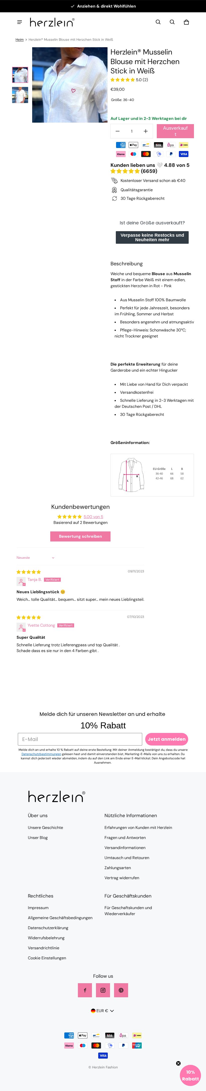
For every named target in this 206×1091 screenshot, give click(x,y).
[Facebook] (85, 990)
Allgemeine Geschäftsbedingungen (60, 917)
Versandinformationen (125, 847)
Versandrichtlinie (43, 948)
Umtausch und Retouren (127, 857)
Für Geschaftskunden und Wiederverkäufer (128, 910)
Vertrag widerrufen (122, 877)
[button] (158, 22)
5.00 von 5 (93, 516)
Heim (20, 39)
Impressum (38, 907)
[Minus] (118, 131)
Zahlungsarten (118, 867)
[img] (29, 572)
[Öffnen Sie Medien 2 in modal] (70, 85)
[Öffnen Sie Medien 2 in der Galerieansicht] (20, 95)
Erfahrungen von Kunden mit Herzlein (138, 827)
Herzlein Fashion (105, 1067)
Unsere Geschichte (45, 827)
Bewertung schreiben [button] (80, 536)
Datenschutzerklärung (48, 927)
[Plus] (146, 131)
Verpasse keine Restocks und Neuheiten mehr (152, 237)
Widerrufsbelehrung (46, 937)
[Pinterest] (121, 990)
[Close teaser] (178, 1063)
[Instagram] (103, 990)
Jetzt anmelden (167, 739)
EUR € (102, 1010)
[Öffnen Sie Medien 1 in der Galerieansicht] (20, 75)
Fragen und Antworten (125, 837)
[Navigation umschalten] (20, 22)
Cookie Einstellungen (47, 958)
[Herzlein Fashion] (52, 22)
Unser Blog (38, 837)
